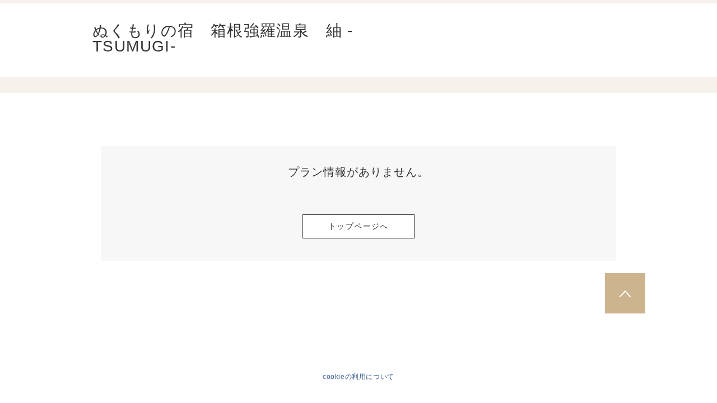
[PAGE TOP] (625, 293)
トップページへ (358, 226)
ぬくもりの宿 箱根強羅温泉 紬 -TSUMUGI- (222, 38)
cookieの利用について (358, 377)
